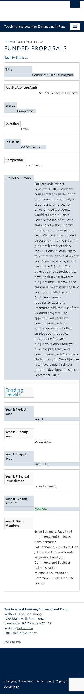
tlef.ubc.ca (25, 628)
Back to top (13, 642)
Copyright (61, 681)
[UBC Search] (75, 5)
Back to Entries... (16, 57)
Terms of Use (43, 681)
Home (10, 41)
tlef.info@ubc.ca (25, 633)
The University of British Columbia (30, 9)
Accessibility (11, 686)
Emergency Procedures (18, 681)
